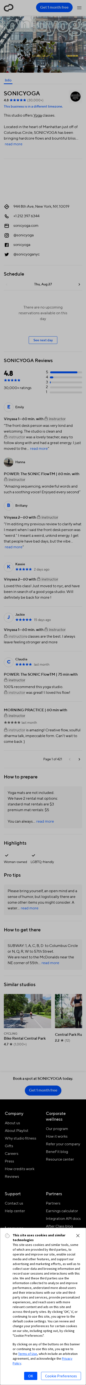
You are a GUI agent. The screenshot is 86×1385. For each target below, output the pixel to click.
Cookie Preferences (61, 1376)
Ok (30, 1376)
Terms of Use (27, 1354)
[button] (78, 1235)
